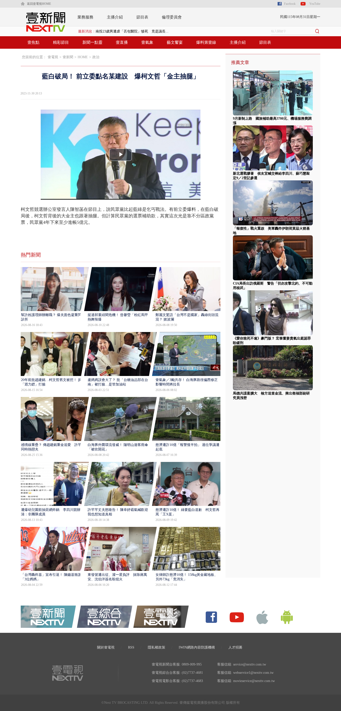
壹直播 (122, 42)
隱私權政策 (156, 647)
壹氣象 (147, 42)
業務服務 (85, 17)
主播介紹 (115, 17)
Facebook (290, 3)
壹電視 (53, 57)
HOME (83, 57)
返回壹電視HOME (39, 3)
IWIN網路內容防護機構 (197, 647)
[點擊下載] (262, 617)
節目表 (142, 17)
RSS (131, 647)
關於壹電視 (106, 647)
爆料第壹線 (206, 42)
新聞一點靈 (92, 42)
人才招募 (235, 647)
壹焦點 (33, 42)
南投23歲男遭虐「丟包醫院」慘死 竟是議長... (132, 31)
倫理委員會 (172, 17)
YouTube (314, 3)
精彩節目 (61, 42)
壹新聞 (68, 57)
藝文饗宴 (175, 42)
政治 (95, 57)
